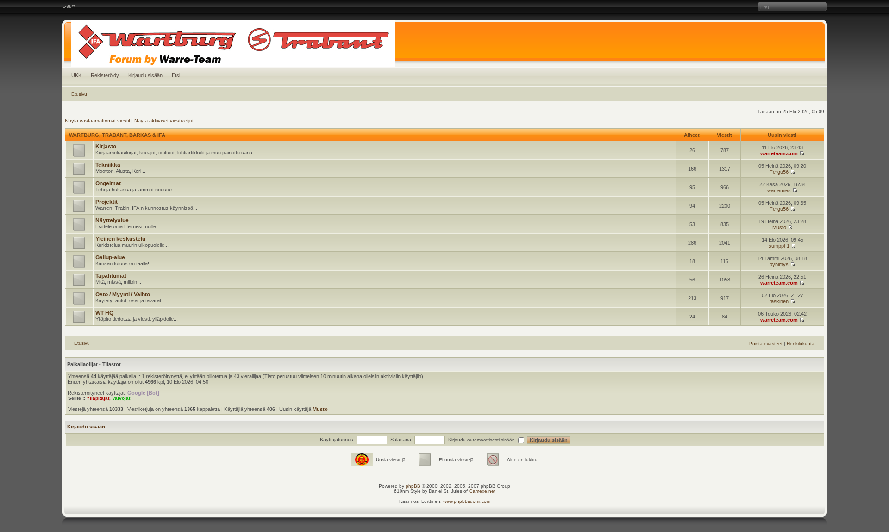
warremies (779, 190)
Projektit (106, 202)
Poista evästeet (766, 343)
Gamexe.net (482, 491)
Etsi (176, 75)
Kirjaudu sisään (145, 75)
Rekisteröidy (105, 75)
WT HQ (104, 313)
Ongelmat (108, 183)
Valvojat (121, 398)
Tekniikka (107, 165)
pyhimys (779, 264)
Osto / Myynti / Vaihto (122, 294)
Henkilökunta (800, 343)
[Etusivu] (444, 43)
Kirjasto (105, 146)
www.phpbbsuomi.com (466, 501)
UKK (76, 75)
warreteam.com (779, 153)
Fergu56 (779, 172)
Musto (779, 227)
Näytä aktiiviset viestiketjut (164, 120)
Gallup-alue (110, 257)
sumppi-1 (779, 246)
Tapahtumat (110, 276)
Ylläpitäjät (98, 398)
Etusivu (79, 94)
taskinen (779, 301)
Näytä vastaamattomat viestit (97, 120)
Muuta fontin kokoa (68, 7)
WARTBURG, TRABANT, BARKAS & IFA (117, 135)
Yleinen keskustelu (120, 239)
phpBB (413, 486)
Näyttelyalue (112, 220)
